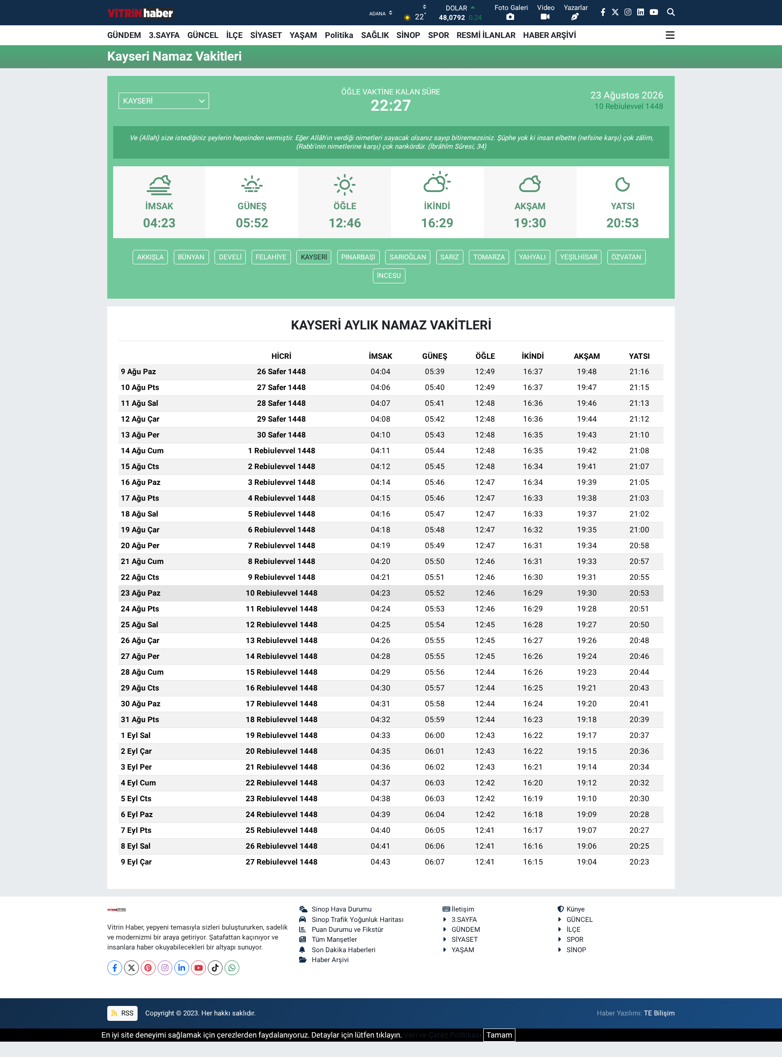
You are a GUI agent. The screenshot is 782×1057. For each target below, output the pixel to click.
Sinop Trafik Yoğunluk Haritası (358, 920)
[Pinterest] (148, 967)
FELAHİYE (271, 257)
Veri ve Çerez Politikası (443, 1034)
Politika (339, 35)
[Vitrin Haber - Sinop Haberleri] (141, 13)
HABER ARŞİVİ (549, 35)
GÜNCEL (203, 35)
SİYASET (266, 35)
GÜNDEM (124, 35)
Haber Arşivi (330, 960)
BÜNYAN (191, 257)
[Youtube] (198, 967)
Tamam (499, 1034)
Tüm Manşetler (334, 939)
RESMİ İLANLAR (486, 35)
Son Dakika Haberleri (344, 950)
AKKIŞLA (150, 257)
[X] (131, 967)
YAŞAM (303, 35)
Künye (576, 909)
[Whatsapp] (231, 967)
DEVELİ (230, 257)
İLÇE (234, 35)
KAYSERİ (314, 257)
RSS (126, 1013)
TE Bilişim (659, 1013)
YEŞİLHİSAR (578, 257)
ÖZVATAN (626, 257)
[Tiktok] (215, 967)
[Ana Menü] (670, 35)
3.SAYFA (164, 35)
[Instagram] (164, 967)
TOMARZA (489, 257)
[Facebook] (114, 967)
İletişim (463, 909)
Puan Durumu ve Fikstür (347, 929)
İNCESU (389, 276)
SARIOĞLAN (408, 257)
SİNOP (408, 35)
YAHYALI (532, 257)
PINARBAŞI (358, 257)
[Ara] (671, 13)
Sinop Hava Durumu (342, 909)
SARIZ (449, 257)
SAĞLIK (375, 35)
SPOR (438, 35)
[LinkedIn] (181, 967)
